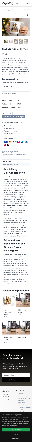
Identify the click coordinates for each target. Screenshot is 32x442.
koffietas (21, 154)
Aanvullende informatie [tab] (10, 164)
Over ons (21, 411)
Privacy (20, 409)
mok (25, 154)
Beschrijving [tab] (7, 161)
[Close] (30, 413)
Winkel (8, 9)
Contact (20, 394)
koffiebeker (10, 154)
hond (6, 154)
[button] (27, 15)
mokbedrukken (5, 155)
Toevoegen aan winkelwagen (13, 117)
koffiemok (16, 154)
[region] (16, 427)
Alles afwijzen (16, 438)
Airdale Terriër (26, 9)
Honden (18, 9)
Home (3, 9)
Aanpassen (16, 434)
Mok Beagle (22, 337)
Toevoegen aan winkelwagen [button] (8, 317)
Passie (13, 9)
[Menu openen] (24, 3)
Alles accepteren (16, 429)
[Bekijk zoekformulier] (16, 3)
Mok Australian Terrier (7, 312)
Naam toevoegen (7, 86)
